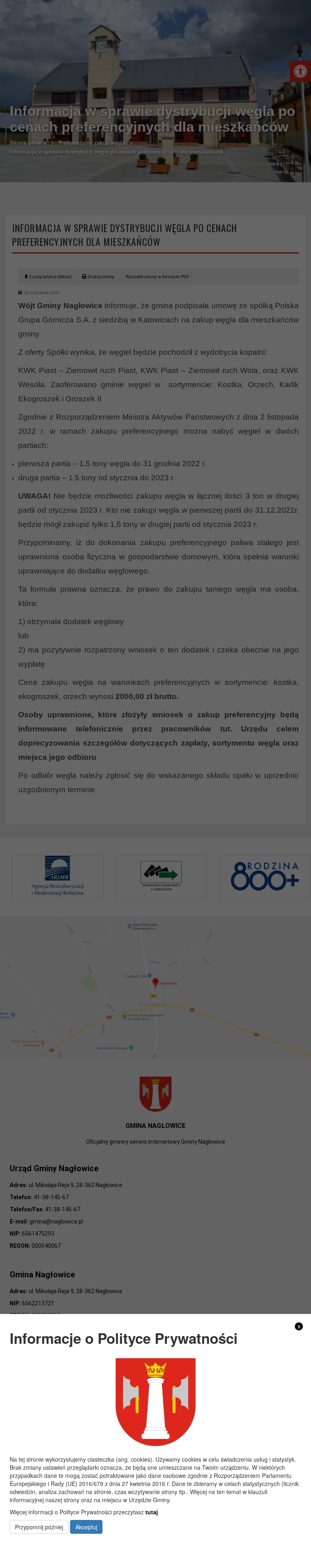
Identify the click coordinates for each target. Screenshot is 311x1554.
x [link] (299, 1326)
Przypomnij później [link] (39, 1527)
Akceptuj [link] (86, 1527)
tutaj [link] (151, 1512)
